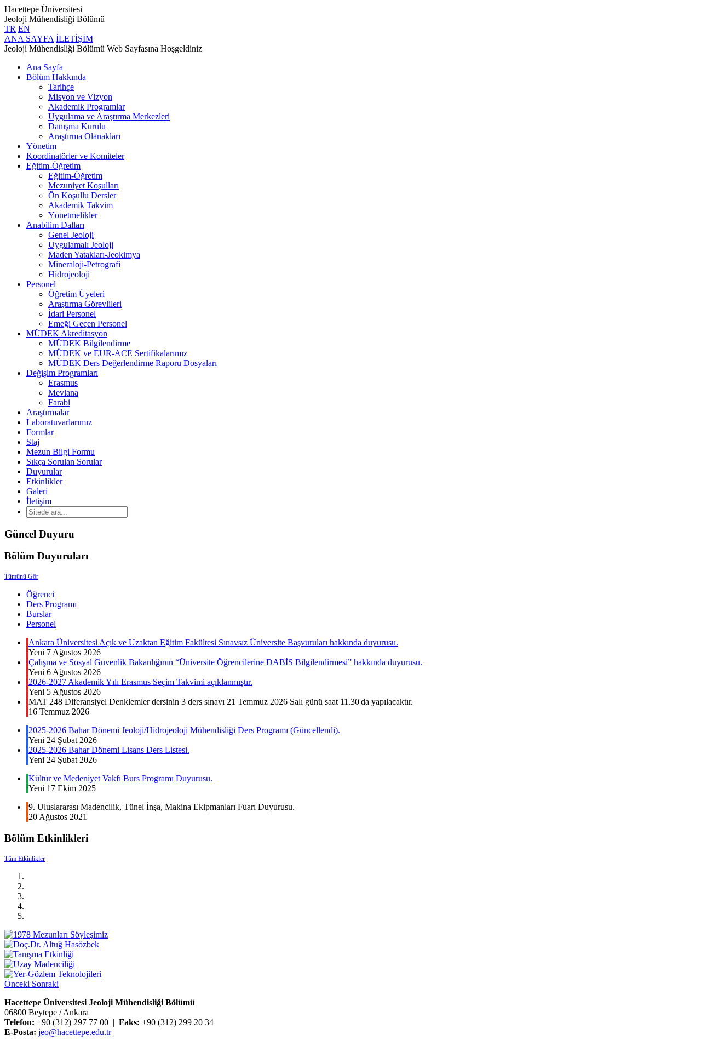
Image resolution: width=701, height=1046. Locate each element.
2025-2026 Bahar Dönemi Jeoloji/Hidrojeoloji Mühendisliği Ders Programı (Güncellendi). (184, 730)
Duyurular (44, 471)
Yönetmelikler (72, 215)
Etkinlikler (44, 481)
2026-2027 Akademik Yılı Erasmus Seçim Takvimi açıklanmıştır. (140, 682)
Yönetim (41, 146)
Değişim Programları (62, 373)
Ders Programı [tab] (51, 604)
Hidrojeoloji (69, 274)
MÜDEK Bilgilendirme (89, 343)
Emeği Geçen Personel (87, 323)
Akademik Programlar (86, 106)
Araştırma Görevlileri (85, 303)
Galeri (37, 491)
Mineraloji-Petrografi (84, 264)
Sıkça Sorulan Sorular (64, 461)
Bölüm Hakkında (56, 77)
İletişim (38, 501)
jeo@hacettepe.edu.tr (74, 1032)
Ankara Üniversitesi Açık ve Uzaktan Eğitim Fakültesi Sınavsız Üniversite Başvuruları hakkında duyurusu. (213, 642)
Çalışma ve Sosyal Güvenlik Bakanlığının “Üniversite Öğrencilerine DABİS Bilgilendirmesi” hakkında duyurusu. (225, 662)
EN (24, 28)
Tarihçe (61, 87)
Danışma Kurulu (77, 126)
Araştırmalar (47, 412)
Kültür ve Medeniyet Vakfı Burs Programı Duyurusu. (120, 778)
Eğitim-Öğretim (53, 165)
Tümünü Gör (21, 576)
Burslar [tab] (38, 614)
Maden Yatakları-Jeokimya (94, 254)
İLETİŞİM (74, 38)
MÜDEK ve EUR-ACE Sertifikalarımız (117, 353)
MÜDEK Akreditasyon (66, 333)
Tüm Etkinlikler (24, 858)
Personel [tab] (41, 623)
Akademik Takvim (80, 205)
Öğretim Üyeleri (76, 294)
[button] (18, 983)
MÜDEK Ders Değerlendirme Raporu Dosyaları (132, 363)
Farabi (59, 402)
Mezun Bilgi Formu (60, 451)
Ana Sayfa (44, 67)
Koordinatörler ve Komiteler (75, 156)
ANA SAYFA (29, 38)
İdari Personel (72, 313)
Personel (41, 284)
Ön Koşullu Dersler (82, 195)
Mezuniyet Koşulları (83, 185)
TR (10, 28)
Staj (32, 442)
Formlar (40, 432)
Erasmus (63, 382)
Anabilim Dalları (55, 225)
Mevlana (63, 392)
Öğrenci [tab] (40, 594)
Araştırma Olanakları (84, 136)
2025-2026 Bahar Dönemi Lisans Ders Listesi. (108, 750)
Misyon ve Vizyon (80, 96)
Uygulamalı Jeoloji (80, 244)
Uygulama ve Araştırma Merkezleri (109, 116)
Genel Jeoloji (71, 234)
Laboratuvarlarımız (59, 422)
